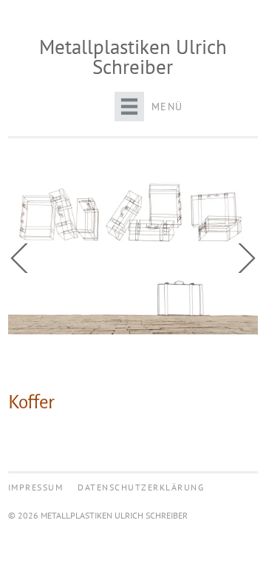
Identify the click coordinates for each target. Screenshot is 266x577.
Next (243, 258)
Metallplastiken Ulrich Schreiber (133, 56)
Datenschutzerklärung (141, 487)
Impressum (36, 487)
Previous (23, 258)
